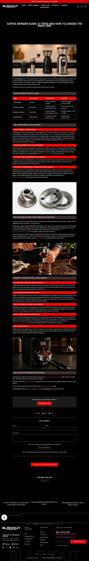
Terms (45, 554)
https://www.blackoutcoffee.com (15, 515)
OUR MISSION (44, 7)
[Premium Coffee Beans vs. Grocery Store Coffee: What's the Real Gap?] (16, 492)
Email (47, 425)
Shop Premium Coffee (44, 403)
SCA (53, 134)
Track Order (27, 541)
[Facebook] (7, 547)
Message (16, 433)
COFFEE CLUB (45, 5)
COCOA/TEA (55, 5)
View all (44, 480)
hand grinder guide (46, 153)
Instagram (30, 389)
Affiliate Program (44, 542)
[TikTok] (17, 547)
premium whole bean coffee (20, 323)
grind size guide (40, 238)
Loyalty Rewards (44, 537)
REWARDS (64, 5)
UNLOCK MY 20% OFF (78, 541)
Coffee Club (43, 534)
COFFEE (23, 5)
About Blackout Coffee (47, 386)
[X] (14, 547)
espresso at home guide (19, 177)
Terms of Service (60, 452)
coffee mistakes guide (70, 140)
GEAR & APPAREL (33, 5)
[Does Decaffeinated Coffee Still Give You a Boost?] (44, 492)
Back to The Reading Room (45, 464)
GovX (41, 545)
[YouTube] (10, 547)
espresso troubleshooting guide (21, 231)
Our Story (42, 532)
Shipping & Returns (29, 536)
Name (15, 425)
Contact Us (27, 544)
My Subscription (29, 538)
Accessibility (50, 554)
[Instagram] (3, 547)
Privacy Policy (50, 452)
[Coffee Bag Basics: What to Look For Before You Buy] (72, 492)
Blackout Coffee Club (29, 381)
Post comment (44, 447)
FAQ (26, 533)
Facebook (38, 389)
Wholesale (42, 540)
